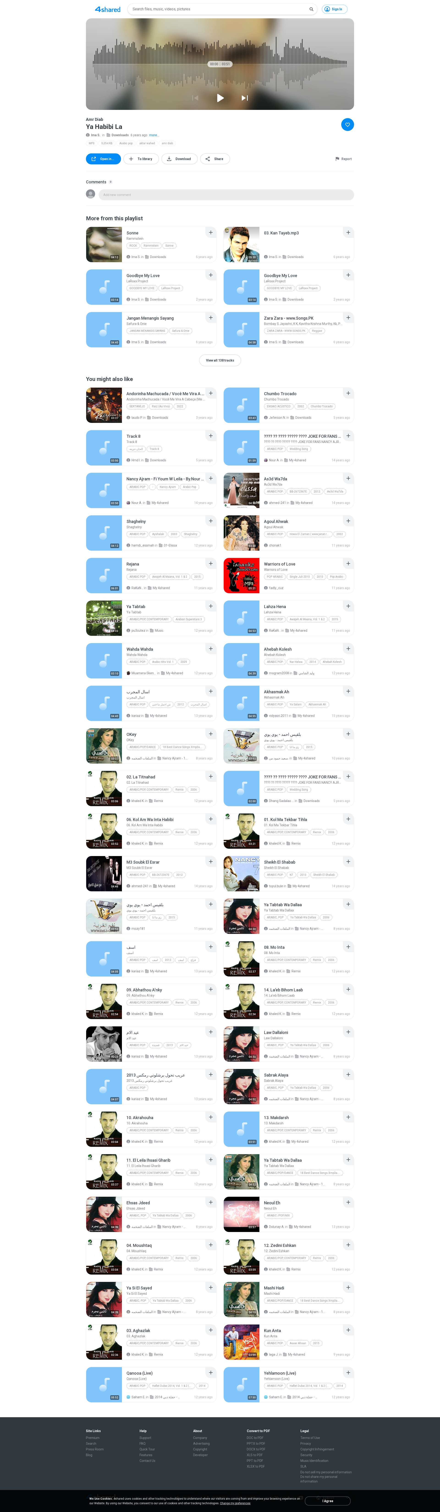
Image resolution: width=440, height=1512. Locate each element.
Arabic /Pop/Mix (278, 1215)
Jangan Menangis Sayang (147, 330)
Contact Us (147, 1461)
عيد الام (184, 1045)
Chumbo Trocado (322, 406)
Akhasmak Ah (317, 704)
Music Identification (314, 1461)
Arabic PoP (137, 534)
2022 (180, 406)
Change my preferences (235, 1503)
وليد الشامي (306, 673)
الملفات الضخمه (142, 758)
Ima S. (95, 135)
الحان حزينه (136, 449)
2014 (312, 662)
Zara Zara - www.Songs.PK (286, 330)
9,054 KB (107, 143)
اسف (155, 960)
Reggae (317, 330)
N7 (291, 874)
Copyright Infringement (317, 1449)
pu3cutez (138, 630)
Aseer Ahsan (298, 1343)
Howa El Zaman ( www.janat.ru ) (310, 534)
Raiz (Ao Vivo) (161, 406)
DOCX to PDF (256, 1449)
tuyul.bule (276, 886)
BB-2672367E (298, 491)
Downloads (120, 135)
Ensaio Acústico (279, 406)
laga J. (273, 1354)
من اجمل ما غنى (161, 704)
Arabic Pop (275, 449)
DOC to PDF (255, 1438)
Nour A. (274, 460)
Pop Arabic (275, 576)
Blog (89, 1455)
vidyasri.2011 (278, 716)
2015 (197, 576)
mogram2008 (279, 673)
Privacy (305, 1443)
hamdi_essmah (143, 545)
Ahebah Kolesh (332, 662)
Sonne (169, 245)
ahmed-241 (277, 503)
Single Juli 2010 (300, 576)
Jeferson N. (277, 417)
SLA (303, 1466)
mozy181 (138, 928)
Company (200, 1438)
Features (146, 1455)
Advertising (201, 1443)
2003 (174, 534)
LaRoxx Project (170, 288)
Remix (180, 789)
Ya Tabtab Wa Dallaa (303, 917)
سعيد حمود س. (279, 758)
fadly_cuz (276, 588)
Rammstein (151, 245)
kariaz (136, 716)
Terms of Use (310, 1438)
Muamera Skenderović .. (144, 673)
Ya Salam (296, 704)
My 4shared (297, 460)
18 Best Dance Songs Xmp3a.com (184, 747)
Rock (133, 245)
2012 (317, 491)
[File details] (104, 244)
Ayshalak (158, 534)
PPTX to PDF (256, 1443)
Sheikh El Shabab (324, 874)
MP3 (91, 143)
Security (306, 1455)
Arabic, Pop (275, 917)
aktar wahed (147, 143)
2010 (320, 576)
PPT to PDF (255, 1461)
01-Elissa (170, 545)
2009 (184, 662)
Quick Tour (147, 1449)
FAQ (143, 1443)
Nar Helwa (296, 662)
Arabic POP (275, 704)
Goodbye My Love (141, 288)
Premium (92, 1438)
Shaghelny (190, 534)
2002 (300, 406)
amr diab (167, 143)
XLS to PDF (255, 1455)
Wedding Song (299, 449)
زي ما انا (294, 747)
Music (159, 630)
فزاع (193, 960)
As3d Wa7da (335, 491)
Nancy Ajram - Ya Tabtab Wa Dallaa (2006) (312, 928)
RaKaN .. (137, 588)
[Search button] (311, 9)
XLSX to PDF (256, 1466)
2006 (193, 789)
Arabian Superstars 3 (189, 619)
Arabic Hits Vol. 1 (163, 662)
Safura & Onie (180, 330)
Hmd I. (136, 460)
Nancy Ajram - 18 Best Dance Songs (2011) (174, 758)
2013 (169, 1045)
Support (145, 1438)
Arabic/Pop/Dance (142, 747)
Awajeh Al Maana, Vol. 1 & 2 (169, 576)
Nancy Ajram (168, 487)
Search (91, 1443)
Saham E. (138, 1397)
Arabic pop (125, 143)
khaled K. (138, 801)
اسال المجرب (198, 704)
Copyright (200, 1449)
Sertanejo (137, 406)
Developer (200, 1455)
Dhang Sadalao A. (281, 801)
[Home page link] (107, 9)
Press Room (95, 1449)
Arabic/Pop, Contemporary (149, 619)
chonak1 (275, 545)
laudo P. (137, 417)
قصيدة (156, 1045)
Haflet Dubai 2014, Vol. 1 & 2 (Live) (173, 1385)
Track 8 (154, 449)
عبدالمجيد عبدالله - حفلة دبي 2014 (167, 1397)
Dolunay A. (276, 1227)
